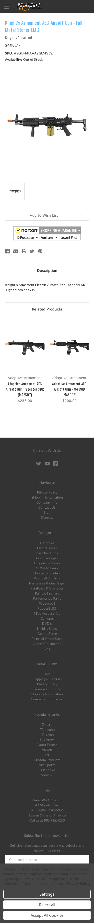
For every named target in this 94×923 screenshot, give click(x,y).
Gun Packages (47, 558)
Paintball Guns (47, 553)
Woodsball (47, 603)
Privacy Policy (47, 492)
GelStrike (47, 543)
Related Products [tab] (47, 309)
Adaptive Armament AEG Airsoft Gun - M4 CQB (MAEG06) (69, 389)
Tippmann (47, 729)
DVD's (47, 623)
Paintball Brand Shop (47, 639)
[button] (47, 233)
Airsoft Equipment (47, 644)
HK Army (47, 740)
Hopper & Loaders (47, 573)
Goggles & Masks (47, 563)
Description (47, 270)
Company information (47, 699)
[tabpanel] (25, 363)
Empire (47, 724)
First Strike (47, 770)
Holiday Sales (47, 628)
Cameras (47, 618)
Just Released (47, 548)
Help (47, 674)
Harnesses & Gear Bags (47, 583)
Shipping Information (47, 497)
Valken (47, 750)
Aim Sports (47, 765)
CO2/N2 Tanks (47, 568)
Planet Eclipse (47, 745)
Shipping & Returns (47, 679)
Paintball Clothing (47, 578)
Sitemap (47, 517)
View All (47, 775)
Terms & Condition (47, 689)
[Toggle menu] (6, 6)
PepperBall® (47, 608)
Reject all (47, 904)
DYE (47, 755)
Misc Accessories (47, 613)
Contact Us (47, 507)
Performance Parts (47, 598)
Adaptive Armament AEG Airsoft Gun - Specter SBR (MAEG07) (25, 389)
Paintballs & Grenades (47, 588)
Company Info (47, 502)
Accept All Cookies (47, 915)
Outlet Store (47, 633)
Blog (47, 512)
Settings (47, 894)
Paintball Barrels (47, 593)
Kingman (47, 734)
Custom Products (47, 760)
